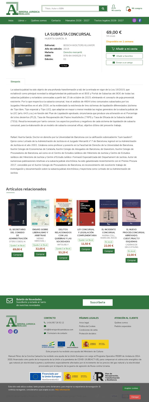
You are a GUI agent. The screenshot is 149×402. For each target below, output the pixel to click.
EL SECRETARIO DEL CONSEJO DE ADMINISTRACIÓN (18, 234)
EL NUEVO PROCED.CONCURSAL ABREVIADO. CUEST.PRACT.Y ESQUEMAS (134, 235)
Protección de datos (87, 333)
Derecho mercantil (72, 52)
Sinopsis (15, 81)
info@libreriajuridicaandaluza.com (58, 329)
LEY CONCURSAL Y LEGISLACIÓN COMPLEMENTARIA (87, 232)
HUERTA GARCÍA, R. (56, 38)
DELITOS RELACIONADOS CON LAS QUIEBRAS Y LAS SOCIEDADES (63, 235)
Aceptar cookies (131, 388)
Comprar (17, 254)
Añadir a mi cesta (126, 49)
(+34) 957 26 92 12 (55, 322)
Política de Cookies (87, 326)
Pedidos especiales (123, 326)
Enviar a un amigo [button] (124, 62)
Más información (62, 389)
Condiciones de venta (88, 330)
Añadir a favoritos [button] (124, 56)
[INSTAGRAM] (134, 20)
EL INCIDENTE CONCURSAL (109, 231)
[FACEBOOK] (140, 20)
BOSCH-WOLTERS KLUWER (79, 45)
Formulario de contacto (57, 333)
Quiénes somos (121, 322)
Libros (21, 20)
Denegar (135, 397)
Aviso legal (84, 322)
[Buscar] (103, 8)
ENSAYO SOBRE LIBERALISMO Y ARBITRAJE (40, 232)
